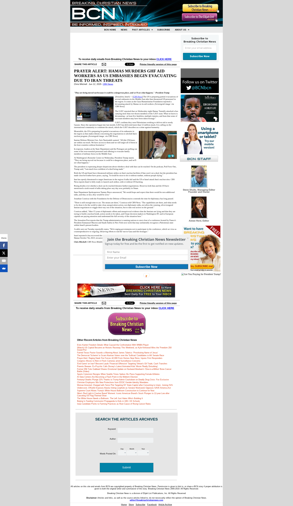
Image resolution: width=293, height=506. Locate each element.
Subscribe (163, 30)
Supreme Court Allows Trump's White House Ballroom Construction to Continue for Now (115, 390)
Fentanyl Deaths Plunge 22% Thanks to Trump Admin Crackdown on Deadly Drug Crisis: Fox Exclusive (123, 379)
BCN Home (110, 30)
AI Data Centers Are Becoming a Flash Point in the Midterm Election (107, 377)
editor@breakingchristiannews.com (146, 500)
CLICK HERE (164, 59)
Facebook (152, 504)
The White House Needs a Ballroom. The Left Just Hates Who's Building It (110, 398)
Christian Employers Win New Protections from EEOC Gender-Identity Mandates (112, 382)
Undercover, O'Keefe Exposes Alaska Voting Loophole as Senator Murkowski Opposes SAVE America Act (124, 388)
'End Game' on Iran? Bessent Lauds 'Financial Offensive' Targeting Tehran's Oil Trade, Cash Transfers (122, 363)
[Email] (4, 261)
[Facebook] (4, 245)
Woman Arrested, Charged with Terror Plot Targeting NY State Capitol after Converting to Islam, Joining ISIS (125, 385)
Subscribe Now (200, 56)
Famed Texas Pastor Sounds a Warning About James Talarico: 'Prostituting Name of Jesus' (117, 353)
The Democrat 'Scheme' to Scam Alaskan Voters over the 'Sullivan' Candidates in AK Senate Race (120, 355)
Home (124, 504)
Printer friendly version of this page (158, 64)
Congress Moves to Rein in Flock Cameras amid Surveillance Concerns (108, 361)
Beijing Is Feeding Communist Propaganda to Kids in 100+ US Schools (108, 401)
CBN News (108, 84)
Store (131, 504)
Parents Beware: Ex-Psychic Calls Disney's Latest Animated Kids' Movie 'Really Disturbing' (117, 366)
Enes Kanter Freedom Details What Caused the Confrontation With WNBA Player (113, 345)
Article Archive (165, 504)
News (124, 30)
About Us (180, 30)
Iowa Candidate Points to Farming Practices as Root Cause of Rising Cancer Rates (114, 404)
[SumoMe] (4, 268)
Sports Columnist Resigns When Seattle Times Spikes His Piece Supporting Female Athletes (118, 374)
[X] (4, 253)
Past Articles (141, 30)
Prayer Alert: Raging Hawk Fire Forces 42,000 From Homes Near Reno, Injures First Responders (119, 358)
